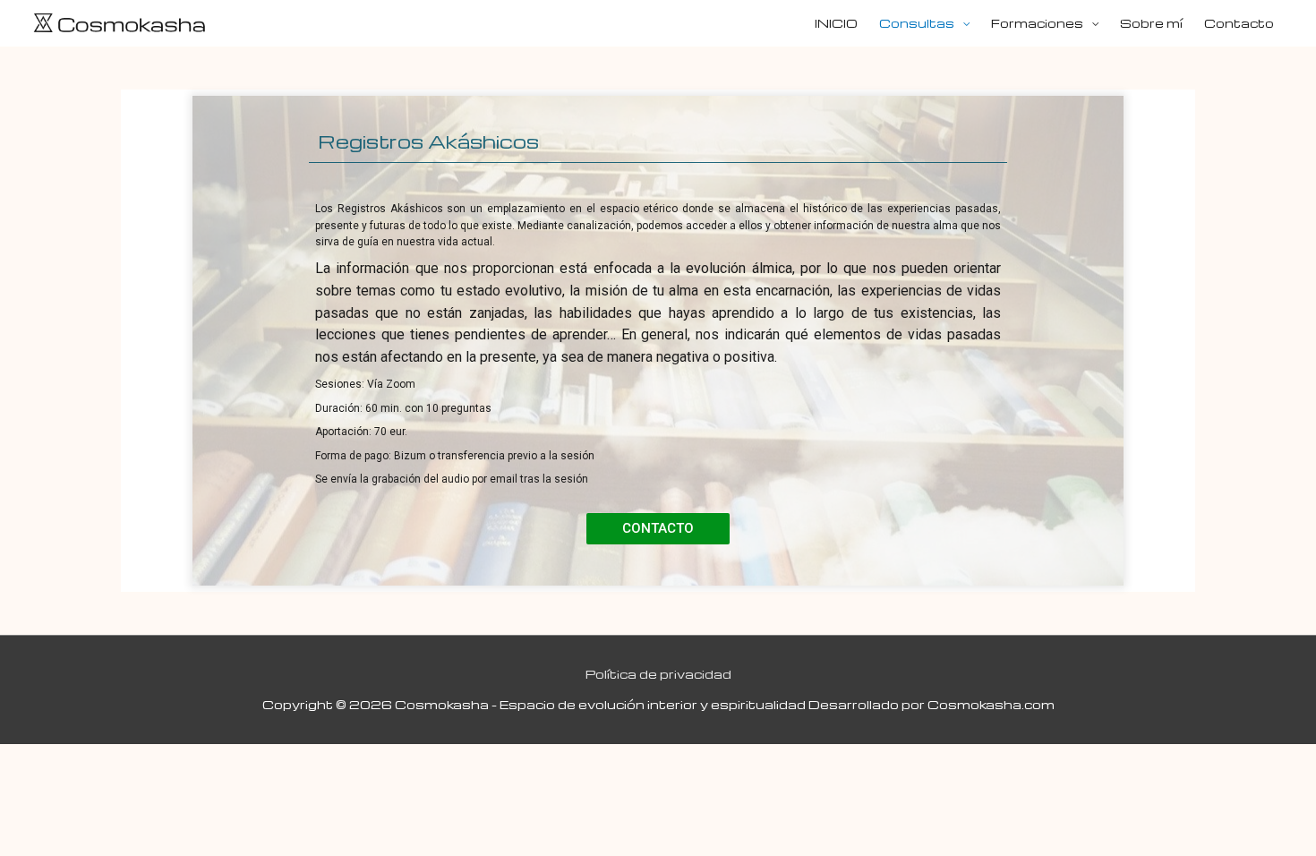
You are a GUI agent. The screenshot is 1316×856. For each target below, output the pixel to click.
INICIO (836, 22)
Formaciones (1037, 22)
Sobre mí (1151, 22)
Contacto (1239, 22)
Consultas (916, 22)
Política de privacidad (658, 673)
